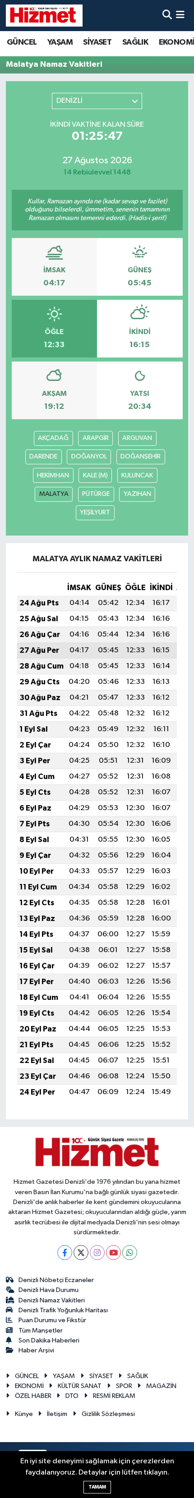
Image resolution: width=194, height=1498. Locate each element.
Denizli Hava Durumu (48, 1290)
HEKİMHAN (53, 475)
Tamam (97, 1486)
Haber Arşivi (36, 1350)
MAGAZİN (161, 1386)
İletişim (57, 1414)
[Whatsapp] (129, 1252)
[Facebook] (64, 1252)
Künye (24, 1414)
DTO (72, 1396)
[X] (81, 1252)
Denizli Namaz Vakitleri (51, 1300)
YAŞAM (60, 42)
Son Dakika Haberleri (48, 1340)
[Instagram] (97, 1252)
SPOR (124, 1386)
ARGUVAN (137, 438)
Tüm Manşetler (40, 1330)
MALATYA (54, 493)
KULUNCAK (137, 475)
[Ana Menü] (180, 15)
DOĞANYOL (89, 456)
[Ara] (167, 15)
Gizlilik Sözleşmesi (108, 1414)
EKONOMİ (29, 1386)
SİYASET (97, 42)
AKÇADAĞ (53, 438)
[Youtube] (113, 1252)
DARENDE (43, 456)
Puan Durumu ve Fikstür (52, 1320)
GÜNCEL (22, 42)
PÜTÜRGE (96, 493)
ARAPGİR (96, 438)
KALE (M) (95, 475)
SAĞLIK (135, 42)
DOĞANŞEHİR (140, 456)
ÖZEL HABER (33, 1396)
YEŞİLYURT (95, 512)
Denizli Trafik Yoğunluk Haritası (63, 1310)
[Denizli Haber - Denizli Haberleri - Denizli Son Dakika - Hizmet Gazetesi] (44, 15)
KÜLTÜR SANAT (80, 1386)
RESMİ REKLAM (114, 1396)
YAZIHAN (137, 493)
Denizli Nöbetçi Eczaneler (56, 1280)
